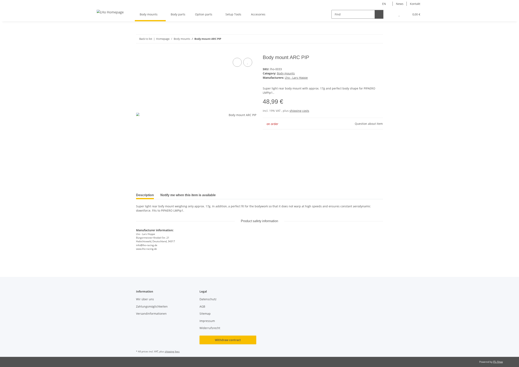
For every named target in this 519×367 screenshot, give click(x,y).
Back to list (145, 39)
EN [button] (384, 4)
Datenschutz (208, 299)
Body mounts (286, 73)
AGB (202, 306)
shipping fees (172, 351)
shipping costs (299, 111)
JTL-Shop (498, 362)
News (399, 4)
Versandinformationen (151, 313)
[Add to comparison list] (237, 62)
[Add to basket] (139, 52)
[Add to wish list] (247, 62)
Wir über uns (145, 299)
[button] (391, 14)
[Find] (379, 14)
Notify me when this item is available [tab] (188, 195)
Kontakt (415, 4)
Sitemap (205, 313)
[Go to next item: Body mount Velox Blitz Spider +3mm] (378, 38)
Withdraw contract (228, 340)
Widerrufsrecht (209, 328)
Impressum (207, 321)
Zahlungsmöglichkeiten (152, 306)
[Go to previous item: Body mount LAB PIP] (370, 38)
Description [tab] (145, 195)
